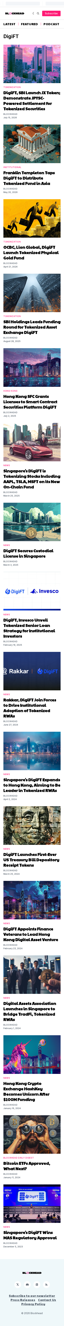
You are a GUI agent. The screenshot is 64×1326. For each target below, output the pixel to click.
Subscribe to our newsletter (32, 1296)
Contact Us (47, 1300)
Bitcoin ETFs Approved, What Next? (26, 1165)
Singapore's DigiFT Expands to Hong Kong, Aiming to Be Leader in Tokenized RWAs (31, 785)
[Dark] (33, 13)
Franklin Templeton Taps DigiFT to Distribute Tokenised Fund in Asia (29, 178)
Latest (9, 24)
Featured (29, 24)
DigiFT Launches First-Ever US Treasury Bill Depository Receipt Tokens (31, 859)
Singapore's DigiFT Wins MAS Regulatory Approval (30, 1234)
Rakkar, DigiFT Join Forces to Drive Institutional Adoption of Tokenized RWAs (29, 708)
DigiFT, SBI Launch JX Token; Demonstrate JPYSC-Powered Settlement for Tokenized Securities (31, 100)
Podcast (51, 24)
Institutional (12, 167)
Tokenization (12, 87)
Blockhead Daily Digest (18, 1157)
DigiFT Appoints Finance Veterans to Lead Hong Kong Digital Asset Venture (30, 934)
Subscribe (51, 13)
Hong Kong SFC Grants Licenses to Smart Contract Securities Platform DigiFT (30, 401)
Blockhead (10, 114)
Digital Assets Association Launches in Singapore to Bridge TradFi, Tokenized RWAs (29, 1011)
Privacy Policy (33, 1304)
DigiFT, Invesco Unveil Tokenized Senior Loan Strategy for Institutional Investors (29, 628)
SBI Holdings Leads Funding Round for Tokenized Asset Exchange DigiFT (32, 327)
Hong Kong (10, 391)
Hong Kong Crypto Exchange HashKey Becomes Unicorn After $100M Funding (26, 1091)
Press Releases (23, 1300)
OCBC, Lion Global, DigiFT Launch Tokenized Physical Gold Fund (31, 252)
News (6, 465)
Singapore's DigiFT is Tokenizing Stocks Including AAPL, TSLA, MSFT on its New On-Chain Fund (31, 479)
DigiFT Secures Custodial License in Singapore (28, 553)
